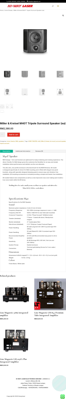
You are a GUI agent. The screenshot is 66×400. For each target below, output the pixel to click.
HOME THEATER (32, 141)
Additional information (23, 151)
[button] (63, 15)
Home (2, 10)
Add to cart (13, 135)
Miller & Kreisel (45, 141)
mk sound (52, 141)
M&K (16, 141)
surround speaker (61, 141)
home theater (9, 10)
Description (6, 151)
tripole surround (4, 143)
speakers (21, 141)
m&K (39, 141)
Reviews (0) (39, 151)
